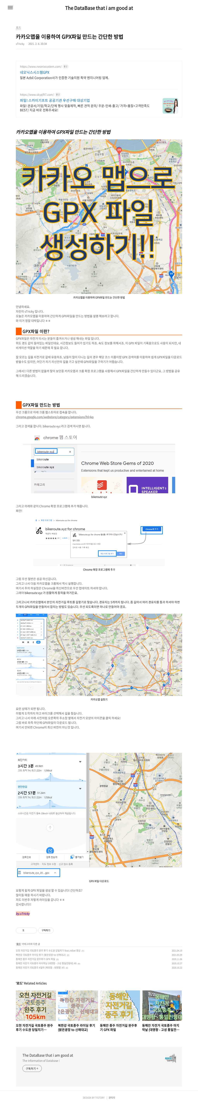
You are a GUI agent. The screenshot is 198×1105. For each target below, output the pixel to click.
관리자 (112, 1097)
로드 (18, 944)
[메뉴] (10, 8)
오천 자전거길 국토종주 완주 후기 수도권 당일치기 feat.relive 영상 (48, 950)
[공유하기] (27, 930)
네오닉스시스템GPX (34, 72)
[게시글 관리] (32, 930)
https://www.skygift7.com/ (37, 94)
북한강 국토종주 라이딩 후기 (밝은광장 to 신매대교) (41, 955)
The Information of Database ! (41, 1060)
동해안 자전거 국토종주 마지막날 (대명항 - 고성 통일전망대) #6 (46, 963)
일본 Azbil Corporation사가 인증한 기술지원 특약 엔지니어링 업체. (64, 77)
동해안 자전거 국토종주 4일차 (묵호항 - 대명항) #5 (40, 967)
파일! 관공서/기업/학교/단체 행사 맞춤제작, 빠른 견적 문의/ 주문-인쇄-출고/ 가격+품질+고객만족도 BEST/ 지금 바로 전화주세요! (85, 107)
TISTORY (99, 1097)
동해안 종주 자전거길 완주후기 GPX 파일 (35, 959)
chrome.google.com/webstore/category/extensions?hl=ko (55, 417)
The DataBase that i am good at (99, 7)
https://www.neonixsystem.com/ (40, 66)
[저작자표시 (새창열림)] (55, 930)
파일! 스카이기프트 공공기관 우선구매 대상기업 (55, 100)
